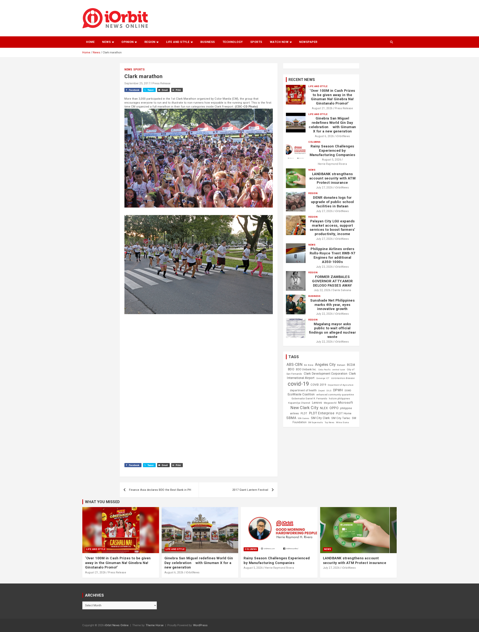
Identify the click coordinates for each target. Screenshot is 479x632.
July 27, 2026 (324, 187)
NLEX (324, 408)
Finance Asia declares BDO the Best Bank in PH (160, 490)
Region (149, 42)
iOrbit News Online (117, 625)
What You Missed (102, 502)
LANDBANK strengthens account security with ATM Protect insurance (332, 178)
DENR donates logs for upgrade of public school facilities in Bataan (332, 201)
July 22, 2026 (322, 290)
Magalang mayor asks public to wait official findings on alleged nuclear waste (332, 330)
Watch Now (279, 42)
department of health (303, 390)
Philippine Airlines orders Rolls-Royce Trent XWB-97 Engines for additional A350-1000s (332, 255)
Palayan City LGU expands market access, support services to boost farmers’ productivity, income (332, 227)
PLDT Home (344, 413)
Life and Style (178, 42)
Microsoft (345, 402)
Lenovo (317, 402)
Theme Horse (155, 625)
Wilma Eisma (342, 422)
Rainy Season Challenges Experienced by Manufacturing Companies (332, 150)
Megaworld (330, 403)
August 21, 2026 (322, 108)
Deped (321, 390)
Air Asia (308, 365)
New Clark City (304, 407)
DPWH (338, 390)
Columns (314, 142)
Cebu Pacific (324, 369)
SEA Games (303, 418)
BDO (291, 369)
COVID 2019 (318, 384)
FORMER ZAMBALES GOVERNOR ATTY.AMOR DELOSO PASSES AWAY (332, 281)
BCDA (351, 365)
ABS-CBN (294, 364)
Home (90, 42)
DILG (329, 390)
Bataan (341, 365)
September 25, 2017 (137, 83)
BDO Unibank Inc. (306, 369)
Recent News (302, 79)
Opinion (127, 42)
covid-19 (298, 384)
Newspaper (308, 42)
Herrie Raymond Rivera (332, 163)
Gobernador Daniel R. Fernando (309, 398)
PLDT (304, 413)
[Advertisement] (198, 362)
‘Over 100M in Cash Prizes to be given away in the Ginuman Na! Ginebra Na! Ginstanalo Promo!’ (332, 96)
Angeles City (325, 364)
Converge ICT (322, 378)
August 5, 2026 (331, 159)
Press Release (161, 83)
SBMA (291, 418)
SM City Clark (320, 418)
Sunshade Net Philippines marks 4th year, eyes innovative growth (332, 304)
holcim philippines (339, 398)
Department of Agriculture (341, 385)
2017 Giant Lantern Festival (250, 490)
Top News (329, 422)
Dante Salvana (342, 290)
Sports (256, 42)
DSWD (348, 390)
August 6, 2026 (324, 136)
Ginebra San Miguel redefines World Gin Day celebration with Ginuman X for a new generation (332, 124)
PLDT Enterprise (322, 413)
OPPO (333, 408)
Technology (232, 42)
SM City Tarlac (340, 418)
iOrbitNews (343, 136)
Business (207, 42)
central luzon (338, 369)
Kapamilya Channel (299, 403)
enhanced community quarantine (335, 394)
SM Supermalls (315, 422)
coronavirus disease (343, 378)
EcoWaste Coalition (301, 394)
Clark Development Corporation (325, 373)
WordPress (200, 625)
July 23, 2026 (324, 266)
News (106, 42)
